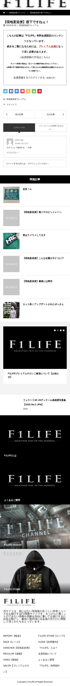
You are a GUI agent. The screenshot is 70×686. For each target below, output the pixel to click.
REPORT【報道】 (12, 636)
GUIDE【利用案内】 (48, 642)
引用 (29, 148)
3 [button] (61, 330)
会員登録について (47, 653)
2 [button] (58, 330)
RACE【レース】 (12, 642)
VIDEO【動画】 (11, 659)
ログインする (43, 77)
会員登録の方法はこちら (35, 57)
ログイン (32, 163)
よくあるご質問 (46, 659)
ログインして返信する (16, 148)
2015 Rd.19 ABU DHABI (51, 409)
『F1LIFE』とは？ (47, 647)
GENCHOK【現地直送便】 (17, 647)
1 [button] (55, 330)
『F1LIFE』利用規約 (49, 665)
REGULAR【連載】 (13, 653)
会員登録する (21, 77)
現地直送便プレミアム (29, 25)
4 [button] (63, 330)
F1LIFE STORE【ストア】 (52, 636)
